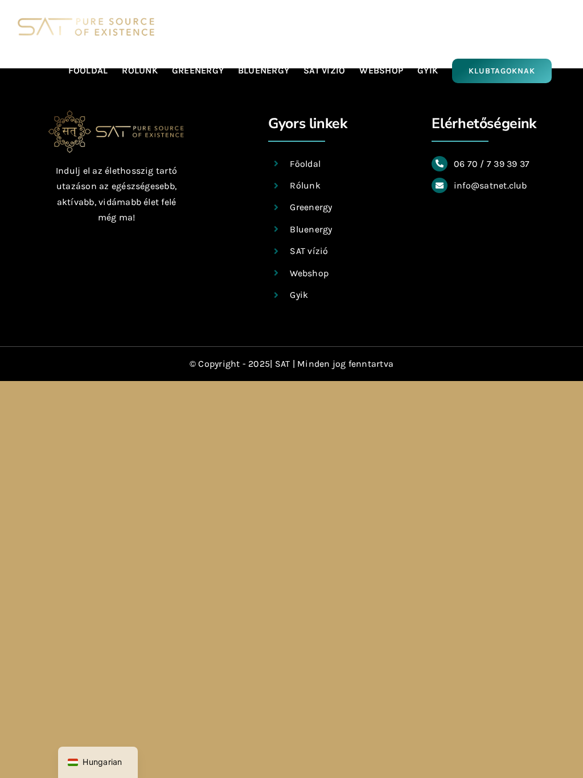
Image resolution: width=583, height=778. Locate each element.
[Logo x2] (116, 113)
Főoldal (305, 163)
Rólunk (305, 185)
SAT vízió (309, 250)
